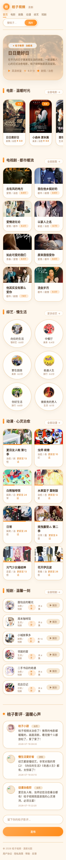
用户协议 (7, 853)
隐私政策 (18, 853)
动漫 (28, 14)
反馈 (34, 853)
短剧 (44, 14)
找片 (31, 23)
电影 (13, 14)
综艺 (36, 14)
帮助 (27, 853)
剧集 (20, 14)
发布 (33, 831)
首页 (5, 14)
